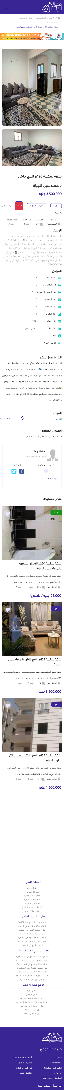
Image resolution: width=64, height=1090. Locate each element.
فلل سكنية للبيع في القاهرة (32, 930)
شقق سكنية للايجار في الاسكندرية (32, 961)
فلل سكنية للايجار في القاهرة (32, 934)
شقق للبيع (32, 991)
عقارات (58, 1058)
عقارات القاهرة (32, 892)
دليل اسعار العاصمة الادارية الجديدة (32, 1002)
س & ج (58, 1073)
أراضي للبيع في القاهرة (31, 945)
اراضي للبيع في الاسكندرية (32, 980)
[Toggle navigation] (6, 7)
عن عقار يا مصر (24, 1068)
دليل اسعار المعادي (32, 1010)
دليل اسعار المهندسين (32, 1006)
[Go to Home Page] (59, 17)
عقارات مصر (32, 888)
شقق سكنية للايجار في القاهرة (32, 926)
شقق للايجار (32, 995)
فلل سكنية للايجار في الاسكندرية (32, 968)
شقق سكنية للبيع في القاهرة (32, 922)
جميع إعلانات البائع (50, 479)
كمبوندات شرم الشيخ (32, 907)
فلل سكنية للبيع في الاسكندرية (32, 964)
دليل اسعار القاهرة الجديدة (32, 999)
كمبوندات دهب (32, 911)
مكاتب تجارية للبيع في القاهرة (32, 938)
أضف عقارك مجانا (23, 1058)
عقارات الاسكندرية (32, 896)
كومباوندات (56, 1063)
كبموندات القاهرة (32, 900)
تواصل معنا (26, 1073)
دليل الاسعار (25, 1063)
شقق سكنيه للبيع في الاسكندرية (32, 957)
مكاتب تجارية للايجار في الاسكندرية (32, 976)
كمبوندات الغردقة (32, 904)
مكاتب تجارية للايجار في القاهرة (32, 942)
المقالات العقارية (53, 1068)
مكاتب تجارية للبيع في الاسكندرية (32, 972)
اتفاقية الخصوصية (52, 1078)
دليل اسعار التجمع (32, 1014)
